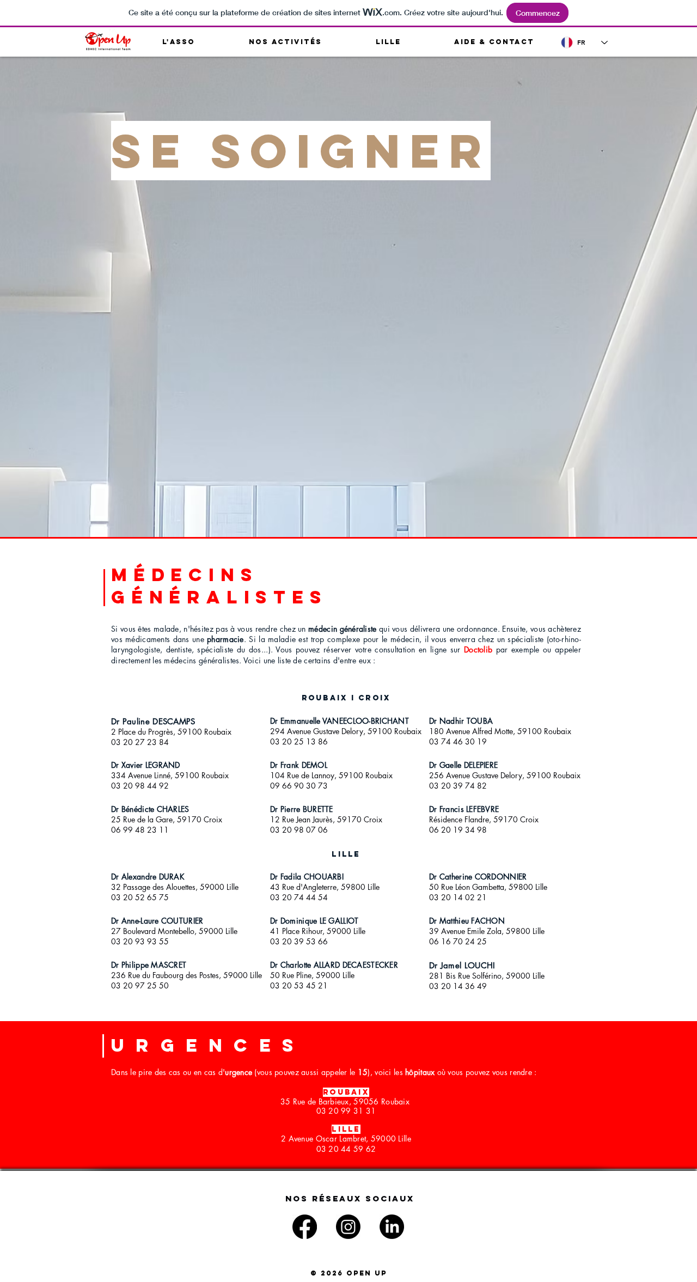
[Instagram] (348, 1226)
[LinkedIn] (392, 1226)
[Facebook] (304, 1226)
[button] (179, 42)
